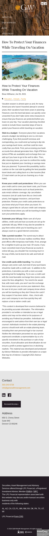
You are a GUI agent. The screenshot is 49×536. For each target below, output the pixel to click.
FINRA (29, 491)
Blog (4, 28)
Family (23, 99)
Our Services (9, 22)
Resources (7, 33)
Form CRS (18, 516)
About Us (7, 17)
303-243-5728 (8, 385)
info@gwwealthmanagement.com (16, 388)
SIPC (35, 491)
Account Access (10, 39)
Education (8, 99)
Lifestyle (16, 99)
